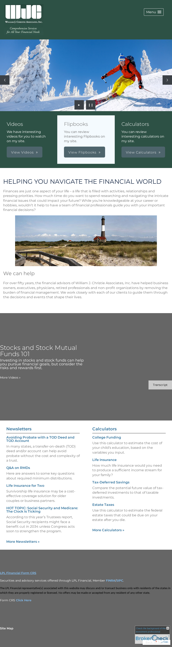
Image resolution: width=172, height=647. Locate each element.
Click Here (23, 600)
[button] (154, 12)
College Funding (106, 437)
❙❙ (91, 105)
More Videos (10, 377)
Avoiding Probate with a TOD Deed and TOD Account (40, 439)
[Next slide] (167, 80)
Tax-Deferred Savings (110, 482)
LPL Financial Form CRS (18, 573)
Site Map (6, 628)
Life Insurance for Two (25, 486)
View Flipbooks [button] (82, 152)
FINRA (110, 580)
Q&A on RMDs (18, 468)
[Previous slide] (4, 80)
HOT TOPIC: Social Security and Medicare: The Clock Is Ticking (42, 509)
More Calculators (108, 530)
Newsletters (18, 428)
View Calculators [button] (141, 152)
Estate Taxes (103, 505)
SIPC (119, 580)
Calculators (104, 428)
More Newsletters (23, 542)
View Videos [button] (22, 152)
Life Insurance (104, 460)
